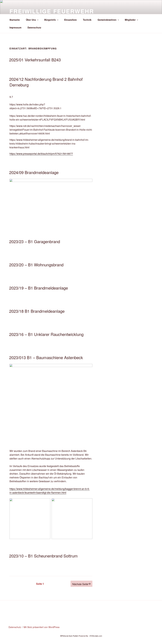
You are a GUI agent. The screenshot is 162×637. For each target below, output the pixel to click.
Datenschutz (34, 27)
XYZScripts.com (96, 635)
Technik (87, 19)
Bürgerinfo (50, 19)
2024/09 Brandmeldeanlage (34, 172)
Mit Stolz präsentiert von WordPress (41, 627)
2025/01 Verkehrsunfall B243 (35, 59)
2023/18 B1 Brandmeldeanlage (37, 311)
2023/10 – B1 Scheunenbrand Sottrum (43, 556)
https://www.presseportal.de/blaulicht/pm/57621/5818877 (41, 153)
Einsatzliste (70, 19)
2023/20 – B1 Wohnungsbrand (36, 264)
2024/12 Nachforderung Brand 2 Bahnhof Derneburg (46, 82)
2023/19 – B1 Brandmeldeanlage (38, 288)
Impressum (15, 27)
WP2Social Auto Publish (69, 635)
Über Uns (31, 19)
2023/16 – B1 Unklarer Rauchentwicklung (46, 334)
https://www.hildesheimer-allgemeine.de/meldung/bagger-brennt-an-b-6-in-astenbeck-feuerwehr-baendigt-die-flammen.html (49, 490)
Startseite (14, 19)
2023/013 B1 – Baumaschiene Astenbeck (46, 357)
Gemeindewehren (107, 19)
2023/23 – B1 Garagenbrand (34, 241)
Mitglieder (130, 19)
